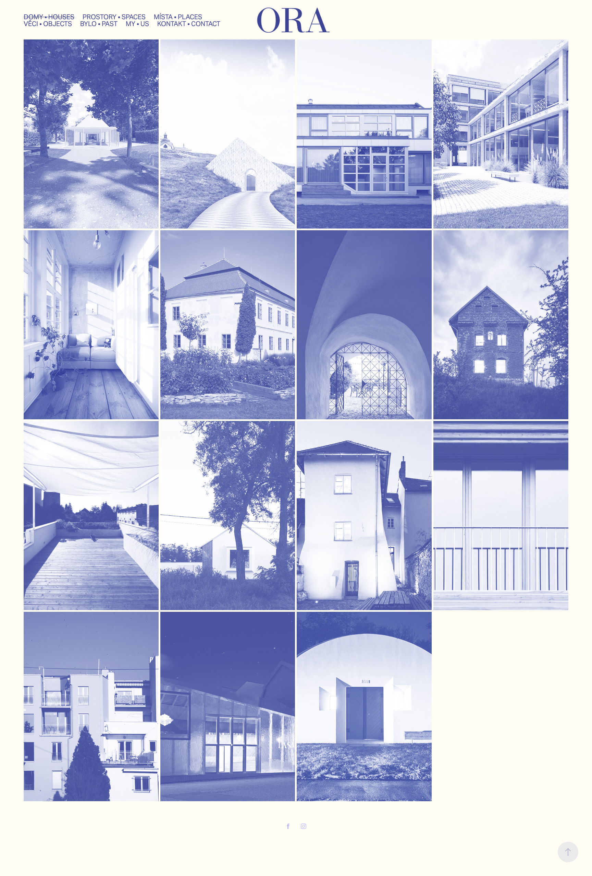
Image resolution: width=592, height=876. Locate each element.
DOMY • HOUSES (49, 17)
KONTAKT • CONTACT (188, 24)
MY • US (137, 24)
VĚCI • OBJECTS (48, 24)
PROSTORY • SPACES (114, 17)
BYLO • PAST (99, 24)
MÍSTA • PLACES (178, 17)
